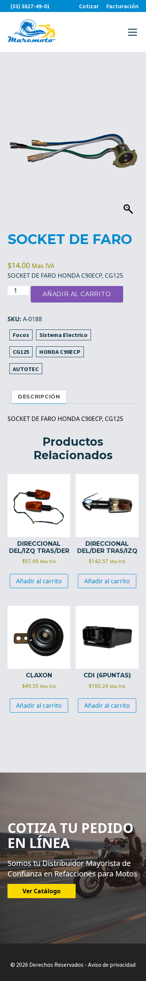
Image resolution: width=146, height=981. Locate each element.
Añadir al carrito (77, 294)
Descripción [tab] (39, 396)
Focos (21, 334)
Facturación (122, 6)
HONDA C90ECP (59, 351)
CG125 (21, 351)
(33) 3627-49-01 (30, 6)
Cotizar (89, 6)
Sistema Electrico (63, 334)
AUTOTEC (26, 369)
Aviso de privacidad (112, 964)
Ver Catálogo (41, 891)
